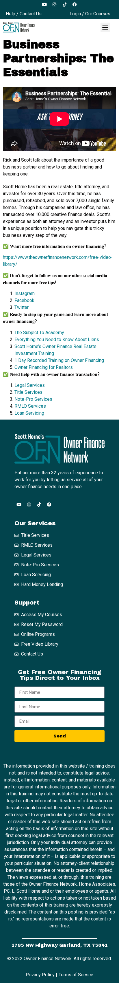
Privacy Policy (40, 974)
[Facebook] (74, 4)
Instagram (24, 293)
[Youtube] (44, 4)
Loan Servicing (29, 413)
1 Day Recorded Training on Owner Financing (59, 360)
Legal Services (29, 385)
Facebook (24, 300)
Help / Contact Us (24, 14)
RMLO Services (30, 406)
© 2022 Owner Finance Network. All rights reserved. (59, 958)
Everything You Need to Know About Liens (56, 339)
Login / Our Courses (90, 14)
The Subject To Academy (39, 332)
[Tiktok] (64, 4)
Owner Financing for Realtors (43, 367)
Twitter (21, 307)
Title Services (28, 392)
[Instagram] (54, 4)
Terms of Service (76, 974)
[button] (105, 27)
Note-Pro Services (33, 399)
